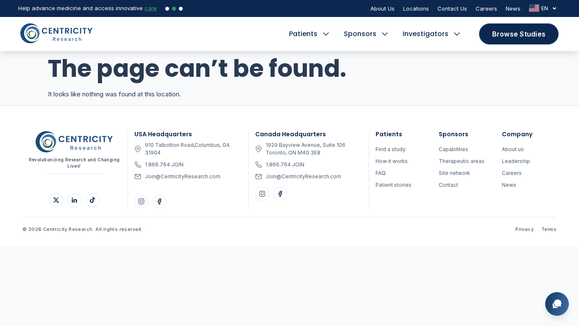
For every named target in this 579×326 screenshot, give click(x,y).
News (513, 8)
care (151, 8)
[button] (310, 34)
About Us (382, 8)
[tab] (167, 9)
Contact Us (452, 8)
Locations (416, 8)
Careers (486, 8)
